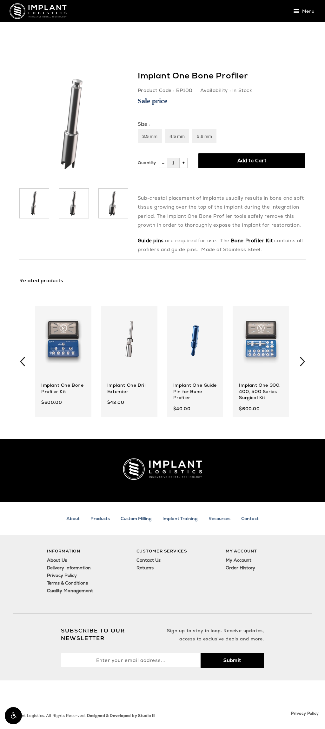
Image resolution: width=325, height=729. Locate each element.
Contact (250, 518)
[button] (13, 715)
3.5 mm (149, 136)
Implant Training (180, 518)
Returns (145, 568)
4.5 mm (177, 136)
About (73, 518)
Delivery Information (69, 568)
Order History (240, 568)
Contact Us (148, 560)
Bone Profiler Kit (252, 240)
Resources (219, 518)
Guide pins (151, 240)
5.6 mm (204, 136)
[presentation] (22, 361)
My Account (238, 560)
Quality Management (70, 590)
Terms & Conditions (67, 583)
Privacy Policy (62, 575)
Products (100, 518)
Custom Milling (136, 518)
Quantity (147, 162)
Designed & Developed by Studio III (121, 715)
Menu (307, 11)
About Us (57, 560)
